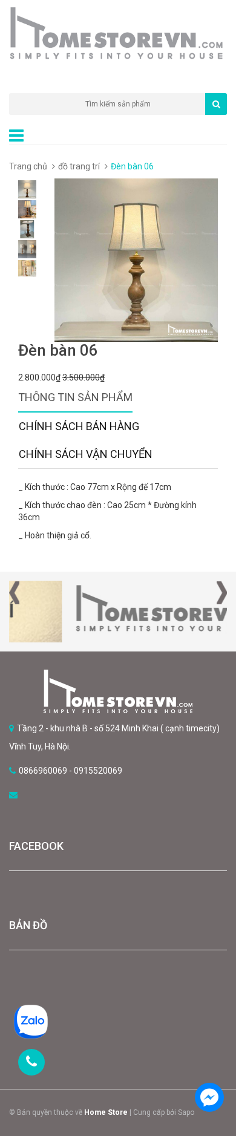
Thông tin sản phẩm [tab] (75, 397)
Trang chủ (28, 166)
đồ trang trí (79, 166)
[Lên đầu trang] (209, 1063)
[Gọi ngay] (31, 1062)
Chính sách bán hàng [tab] (79, 426)
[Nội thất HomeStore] (118, 691)
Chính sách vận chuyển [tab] (85, 454)
